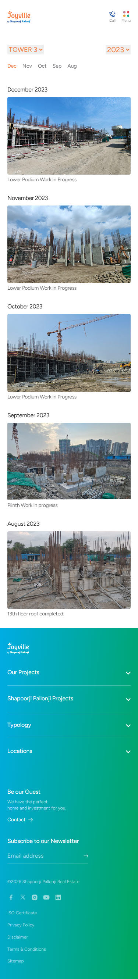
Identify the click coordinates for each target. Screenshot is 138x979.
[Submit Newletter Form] (86, 855)
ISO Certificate (22, 912)
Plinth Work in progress (32, 505)
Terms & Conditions (26, 949)
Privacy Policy (20, 925)
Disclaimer (17, 937)
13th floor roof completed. (35, 614)
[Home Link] (19, 17)
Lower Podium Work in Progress (42, 179)
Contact (16, 819)
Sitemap (15, 961)
